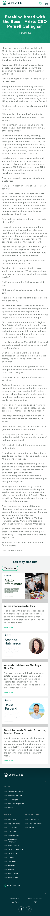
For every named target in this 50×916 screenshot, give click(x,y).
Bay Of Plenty (14, 823)
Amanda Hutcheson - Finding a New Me (22, 667)
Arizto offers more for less (19, 606)
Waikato (11, 869)
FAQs (31, 827)
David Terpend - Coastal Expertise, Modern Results (25, 732)
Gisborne (12, 831)
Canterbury (13, 827)
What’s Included (15, 791)
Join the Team (35, 823)
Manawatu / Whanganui (13, 840)
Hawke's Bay (13, 835)
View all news (10, 568)
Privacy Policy (14, 902)
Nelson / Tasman (15, 849)
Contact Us (34, 819)
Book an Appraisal (16, 803)
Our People (13, 799)
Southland (12, 861)
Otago (11, 857)
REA (35, 902)
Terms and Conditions (35, 899)
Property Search (15, 795)
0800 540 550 (13, 885)
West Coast (13, 877)
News (10, 807)
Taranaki (11, 865)
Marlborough (13, 845)
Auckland (12, 819)
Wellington (13, 873)
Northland (12, 853)
